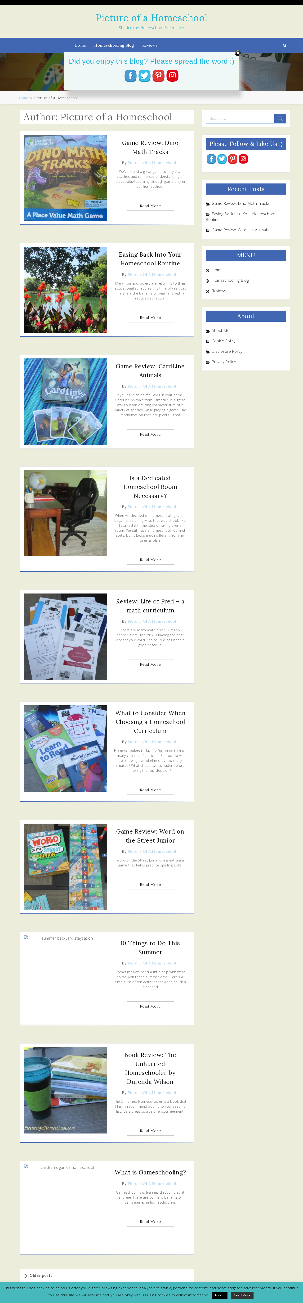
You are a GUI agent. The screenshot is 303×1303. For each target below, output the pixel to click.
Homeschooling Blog (114, 45)
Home (80, 45)
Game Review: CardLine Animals (240, 229)
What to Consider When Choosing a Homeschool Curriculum (150, 722)
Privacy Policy (224, 361)
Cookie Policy (224, 341)
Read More (150, 205)
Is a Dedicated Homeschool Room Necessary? (150, 487)
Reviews (150, 45)
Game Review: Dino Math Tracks (241, 203)
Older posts (41, 1275)
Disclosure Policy (227, 351)
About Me (220, 330)
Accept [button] (219, 1295)
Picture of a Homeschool (151, 18)
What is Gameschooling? (150, 1172)
